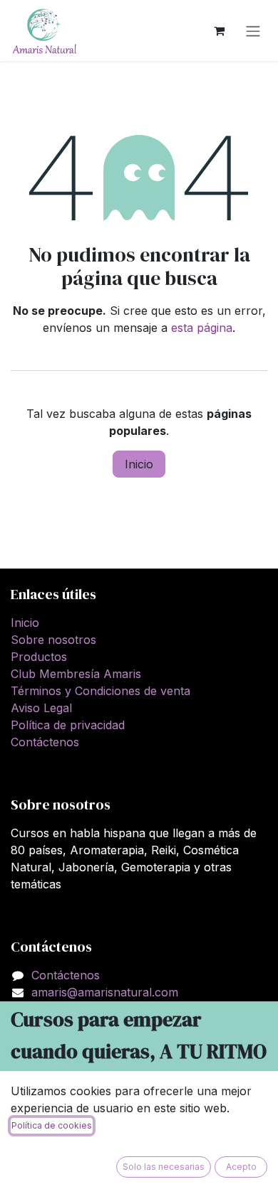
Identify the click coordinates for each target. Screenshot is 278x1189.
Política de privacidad (68, 725)
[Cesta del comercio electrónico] (219, 30)
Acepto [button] (241, 1166)
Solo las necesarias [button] (164, 1166)
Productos (39, 657)
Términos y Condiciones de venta (100, 691)
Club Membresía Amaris (76, 674)
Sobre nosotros (53, 640)
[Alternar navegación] (253, 30)
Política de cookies (51, 1125)
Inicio (139, 464)
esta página (201, 328)
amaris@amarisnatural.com (104, 992)
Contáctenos (45, 742)
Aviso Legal (41, 708)
